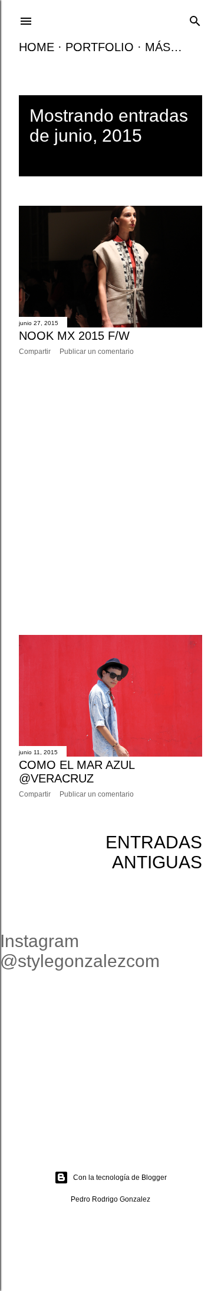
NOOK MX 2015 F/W (74, 335)
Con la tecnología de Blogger (120, 1177)
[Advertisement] (110, 495)
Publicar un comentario (97, 351)
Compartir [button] (35, 351)
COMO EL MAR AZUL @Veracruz (76, 771)
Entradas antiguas (153, 852)
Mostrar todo (100, 155)
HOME (36, 47)
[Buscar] (195, 19)
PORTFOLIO (99, 47)
